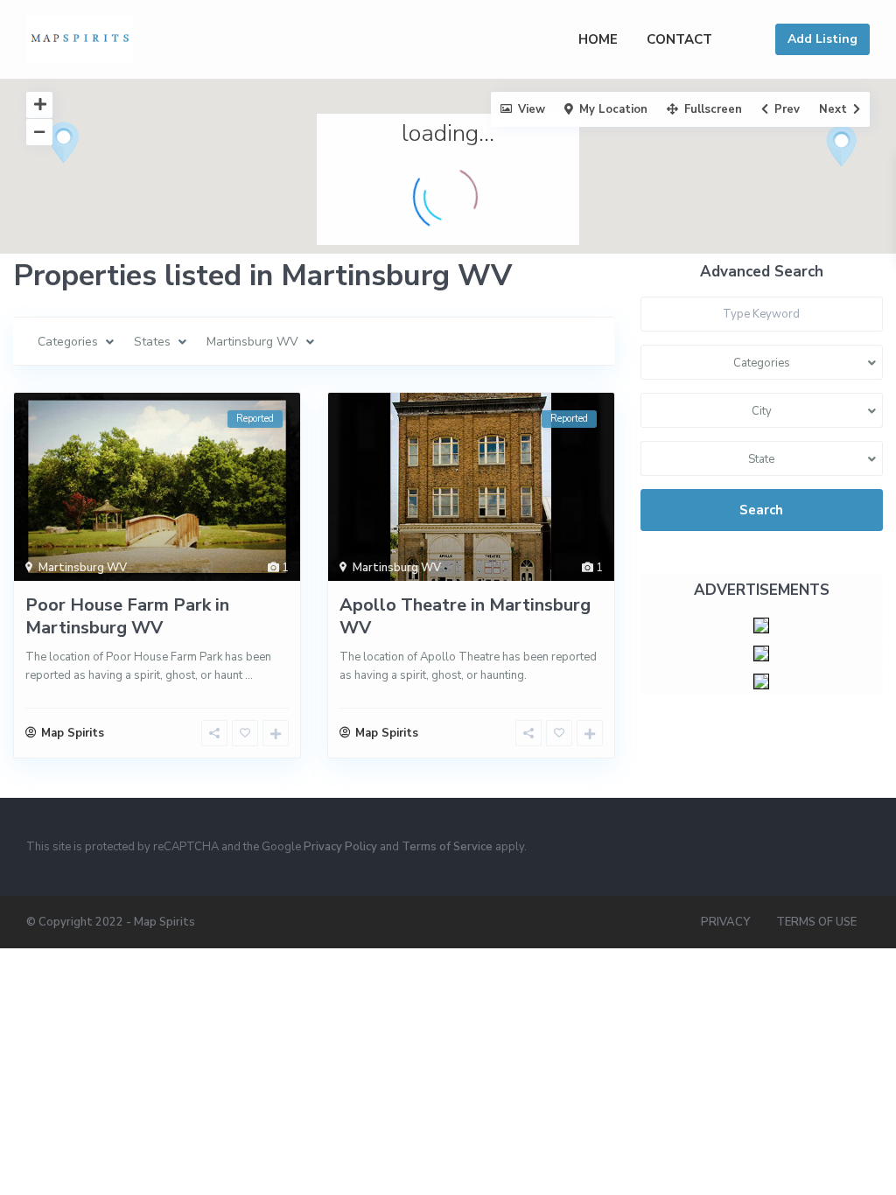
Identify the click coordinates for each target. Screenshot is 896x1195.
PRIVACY (725, 922)
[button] (96, 173)
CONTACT (679, 39)
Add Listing (823, 39)
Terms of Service (447, 847)
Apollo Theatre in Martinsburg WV (465, 616)
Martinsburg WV (82, 568)
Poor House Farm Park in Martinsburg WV (127, 616)
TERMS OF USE (816, 922)
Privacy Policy (340, 847)
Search (761, 510)
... (249, 675)
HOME (598, 39)
